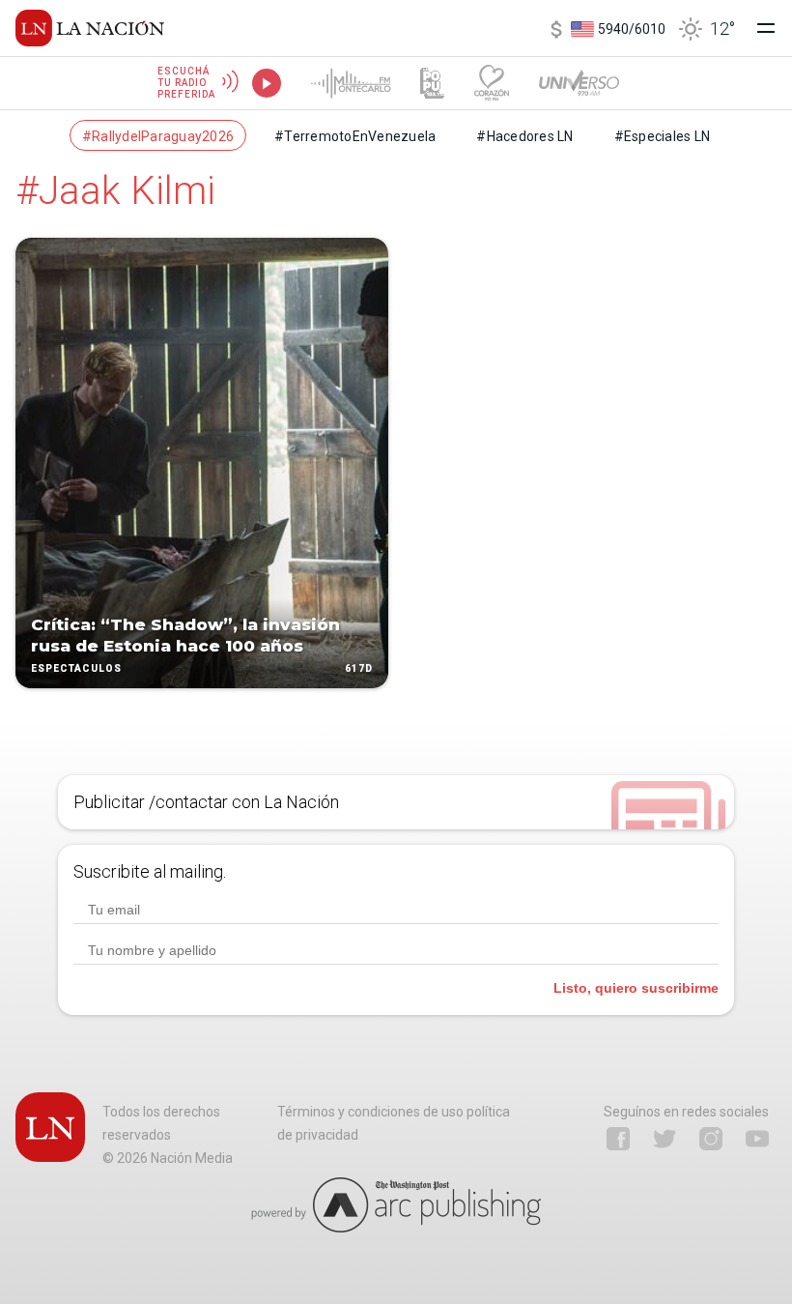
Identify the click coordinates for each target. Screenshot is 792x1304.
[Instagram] (710, 1138)
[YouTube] (757, 1138)
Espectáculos (76, 668)
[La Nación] (89, 28)
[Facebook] (618, 1138)
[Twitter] (664, 1138)
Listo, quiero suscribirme (636, 988)
